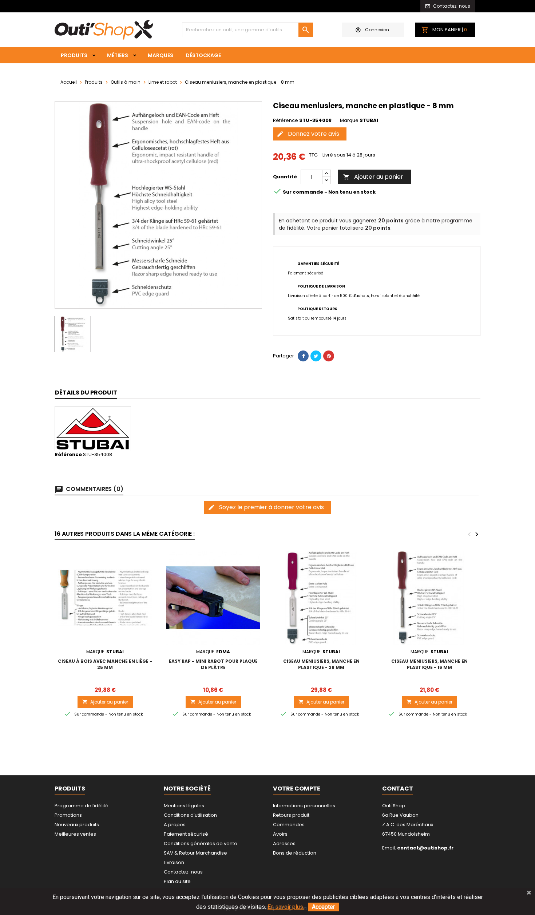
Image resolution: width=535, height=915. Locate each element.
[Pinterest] (328, 355)
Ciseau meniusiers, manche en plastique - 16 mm (429, 664)
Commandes (289, 824)
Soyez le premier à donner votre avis (266, 507)
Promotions (68, 815)
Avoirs (280, 834)
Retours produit (291, 815)
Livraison (174, 862)
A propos (175, 824)
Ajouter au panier (373, 177)
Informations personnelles (304, 805)
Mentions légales (184, 805)
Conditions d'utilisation (190, 815)
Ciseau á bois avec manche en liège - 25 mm (105, 664)
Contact (397, 788)
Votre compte (296, 788)
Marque (349, 120)
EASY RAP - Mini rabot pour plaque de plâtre (213, 664)
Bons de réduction (294, 852)
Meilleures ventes (75, 834)
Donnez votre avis (308, 134)
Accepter (323, 906)
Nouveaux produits (77, 824)
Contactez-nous (183, 871)
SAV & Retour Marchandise (195, 852)
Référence (285, 120)
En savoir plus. (286, 906)
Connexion (377, 30)
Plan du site (177, 881)
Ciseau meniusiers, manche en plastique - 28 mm (321, 664)
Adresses (284, 843)
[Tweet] (315, 355)
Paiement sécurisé (186, 834)
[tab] (86, 393)
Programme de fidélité (81, 805)
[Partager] (303, 355)
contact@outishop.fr (425, 847)
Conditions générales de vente (200, 843)
